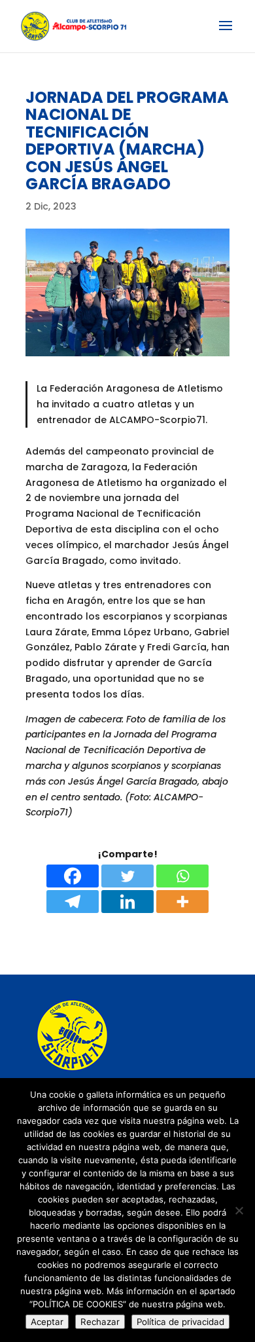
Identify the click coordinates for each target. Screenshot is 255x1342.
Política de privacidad (180, 1321)
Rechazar (100, 1321)
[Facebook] (72, 876)
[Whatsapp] (182, 876)
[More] (182, 901)
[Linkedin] (127, 901)
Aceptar (47, 1321)
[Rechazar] (238, 1210)
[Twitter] (127, 876)
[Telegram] (72, 901)
